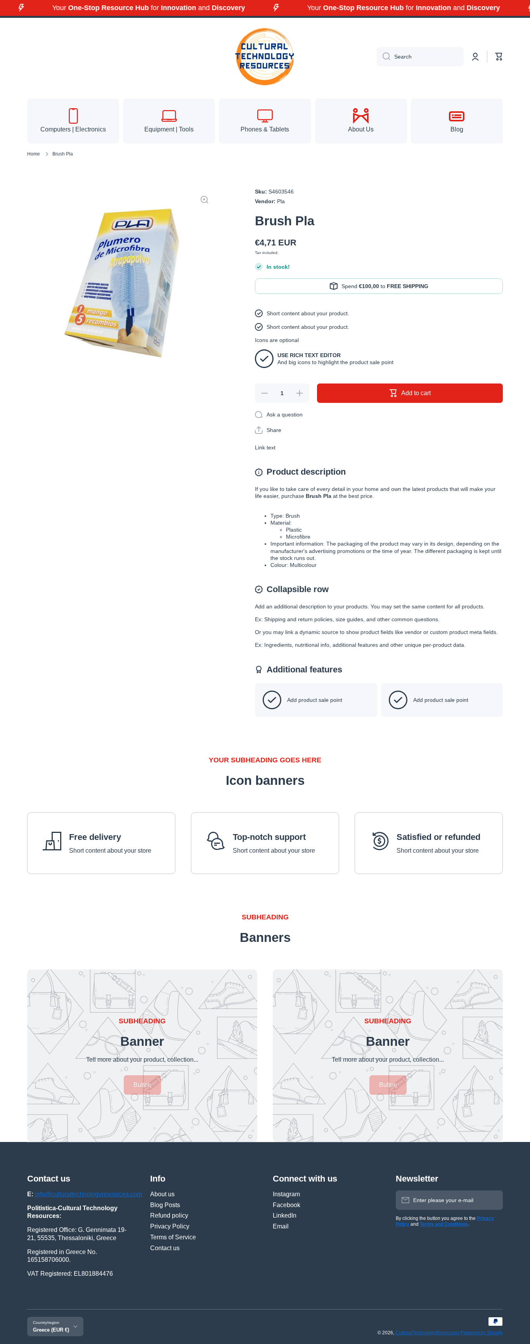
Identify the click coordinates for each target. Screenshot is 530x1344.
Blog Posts (165, 1205)
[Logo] (265, 57)
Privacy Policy (169, 1226)
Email (281, 1226)
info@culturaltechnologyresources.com (88, 1194)
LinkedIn (284, 1215)
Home (33, 154)
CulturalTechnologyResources (427, 1332)
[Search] (383, 56)
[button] (499, 56)
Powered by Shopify (482, 1332)
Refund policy (169, 1215)
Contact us (165, 1248)
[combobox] (420, 56)
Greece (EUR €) (51, 1330)
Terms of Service (173, 1237)
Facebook (286, 1205)
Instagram (286, 1194)
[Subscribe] (493, 1200)
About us (162, 1194)
